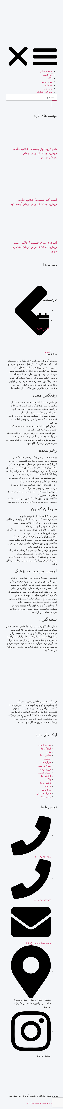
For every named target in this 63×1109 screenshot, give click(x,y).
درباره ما (46, 762)
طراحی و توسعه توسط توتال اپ (42, 1102)
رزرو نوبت (45, 769)
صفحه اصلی (46, 71)
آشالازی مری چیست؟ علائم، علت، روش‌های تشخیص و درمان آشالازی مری (34, 247)
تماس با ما (47, 81)
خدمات (48, 85)
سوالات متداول (43, 765)
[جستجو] (54, 103)
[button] (31, 56)
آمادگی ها (47, 75)
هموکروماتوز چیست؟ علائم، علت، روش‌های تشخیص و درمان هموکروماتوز (35, 153)
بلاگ (50, 78)
